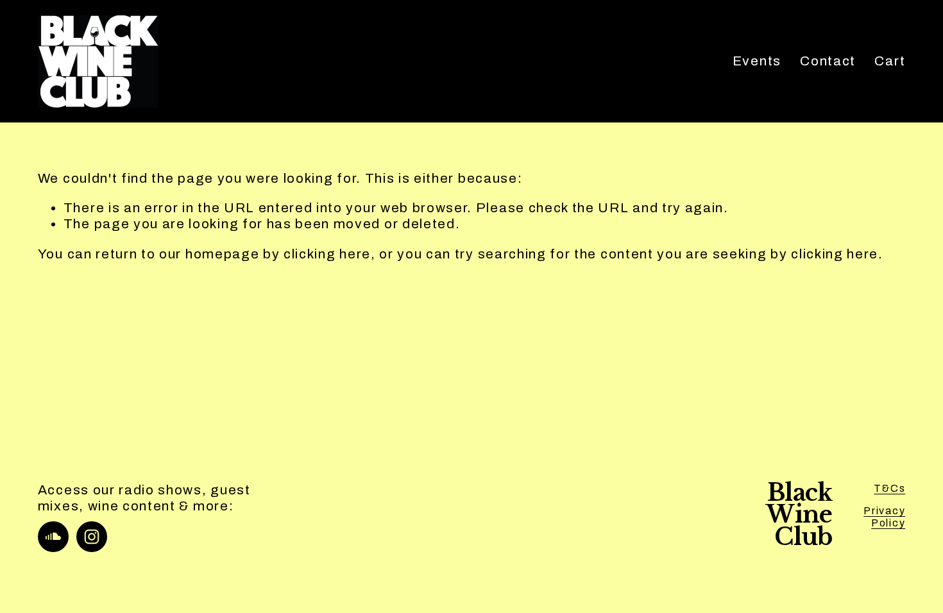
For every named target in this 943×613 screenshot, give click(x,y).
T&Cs (889, 488)
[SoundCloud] (53, 536)
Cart (889, 61)
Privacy (884, 510)
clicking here (327, 254)
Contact (828, 61)
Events (757, 61)
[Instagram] (91, 536)
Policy (888, 522)
